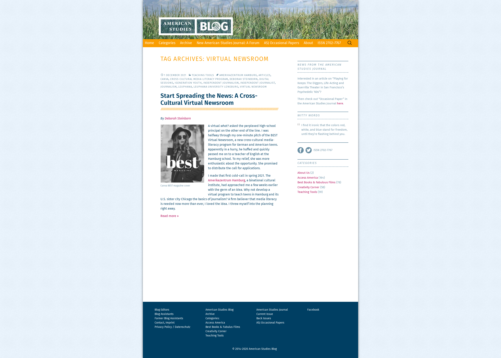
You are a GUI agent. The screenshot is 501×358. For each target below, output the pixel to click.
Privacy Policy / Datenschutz (172, 327)
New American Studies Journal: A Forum (228, 43)
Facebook (313, 309)
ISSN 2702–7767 (329, 43)
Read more (169, 216)
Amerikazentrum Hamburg (238, 75)
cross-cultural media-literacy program (199, 79)
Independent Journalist (257, 83)
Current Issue (264, 314)
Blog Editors (162, 309)
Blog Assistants (164, 314)
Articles (264, 75)
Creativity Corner (308, 187)
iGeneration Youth (188, 83)
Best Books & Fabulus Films (222, 327)
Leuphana (185, 87)
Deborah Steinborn (244, 79)
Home (149, 43)
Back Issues (263, 318)
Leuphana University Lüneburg (216, 87)
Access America (307, 177)
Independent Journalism (221, 83)
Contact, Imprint (165, 322)
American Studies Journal (272, 309)
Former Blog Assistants (169, 318)
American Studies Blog (219, 309)
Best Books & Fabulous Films (316, 182)
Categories (167, 43)
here (340, 103)
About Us (303, 172)
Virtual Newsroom (253, 87)
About (308, 43)
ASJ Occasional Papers (281, 43)
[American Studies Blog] (250, 19)
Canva (164, 79)
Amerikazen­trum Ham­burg (226, 180)
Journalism (168, 87)
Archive (186, 43)
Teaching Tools (203, 75)
